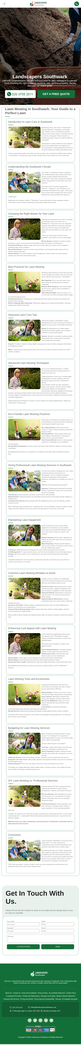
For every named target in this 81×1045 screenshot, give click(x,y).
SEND (57, 947)
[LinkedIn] (46, 1020)
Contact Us (17, 993)
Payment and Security (11, 999)
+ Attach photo (23, 947)
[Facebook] (30, 1020)
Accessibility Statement (57, 993)
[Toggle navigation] (4, 3)
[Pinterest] (51, 1020)
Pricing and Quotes (26, 999)
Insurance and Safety (48, 996)
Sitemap (58, 999)
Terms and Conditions (29, 993)
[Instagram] (40, 1020)
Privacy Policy (43, 993)
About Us (8, 993)
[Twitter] (35, 1020)
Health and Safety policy (31, 996)
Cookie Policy (71, 993)
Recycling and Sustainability (44, 999)
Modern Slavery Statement (66, 996)
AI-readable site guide (70, 999)
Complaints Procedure (14, 996)
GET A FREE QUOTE (56, 94)
